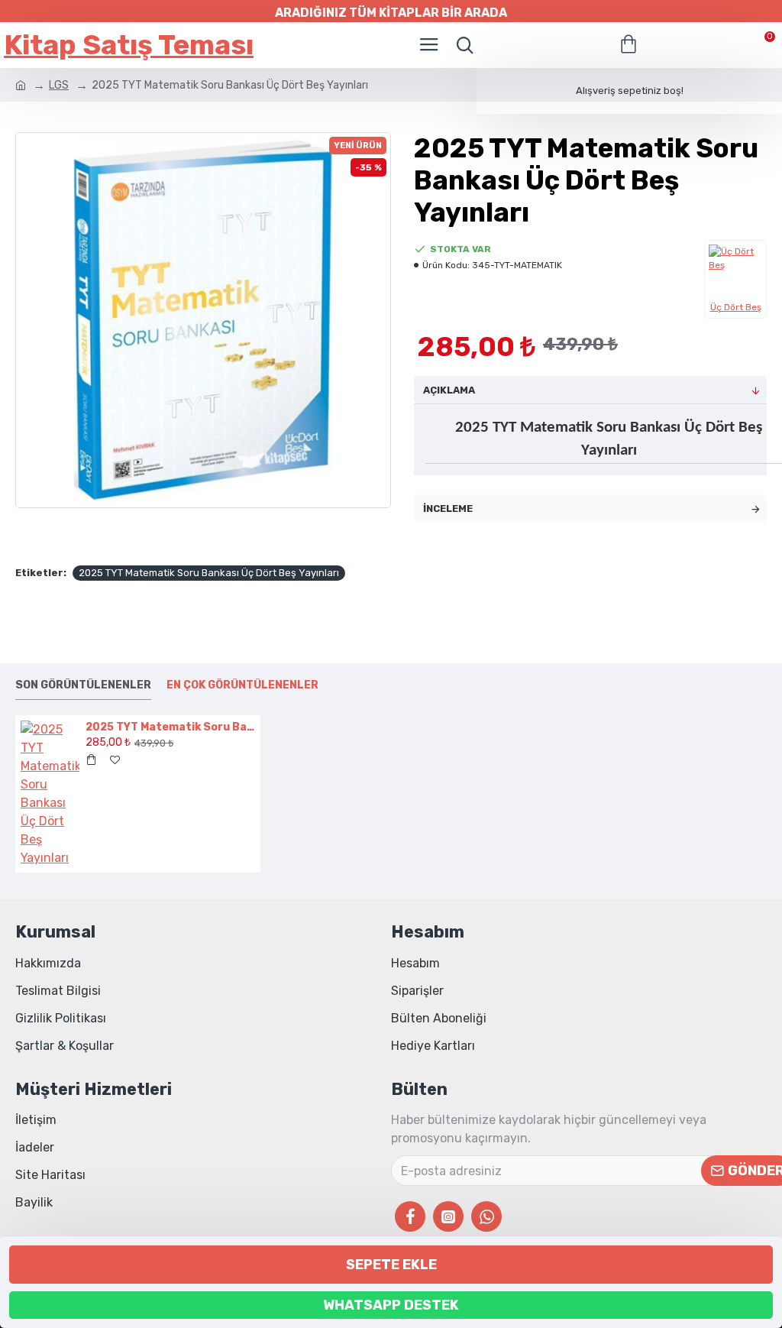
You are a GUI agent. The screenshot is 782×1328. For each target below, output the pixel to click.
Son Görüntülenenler (83, 685)
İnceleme (448, 508)
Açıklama (449, 390)
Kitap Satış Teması (129, 44)
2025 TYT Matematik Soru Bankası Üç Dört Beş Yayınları (209, 572)
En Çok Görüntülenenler (242, 685)
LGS (59, 85)
